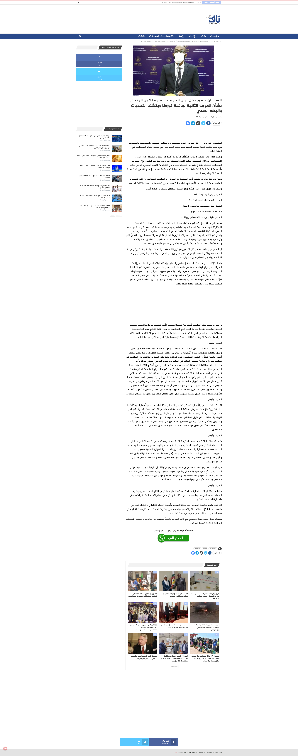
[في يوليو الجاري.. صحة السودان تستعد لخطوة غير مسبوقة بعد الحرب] (142, 581)
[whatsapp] (173, 536)
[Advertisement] (128, 18)
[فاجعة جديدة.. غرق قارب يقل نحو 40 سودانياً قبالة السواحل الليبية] (117, 138)
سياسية (185, 572)
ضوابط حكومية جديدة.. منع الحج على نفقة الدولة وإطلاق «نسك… (95, 206)
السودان (205, 549)
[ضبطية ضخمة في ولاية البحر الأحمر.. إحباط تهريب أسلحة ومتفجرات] (117, 198)
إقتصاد (191, 36)
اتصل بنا (164, 2)
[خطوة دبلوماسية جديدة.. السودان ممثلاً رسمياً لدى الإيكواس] (173, 581)
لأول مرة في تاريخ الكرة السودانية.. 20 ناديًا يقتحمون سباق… (95, 186)
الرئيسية (214, 36)
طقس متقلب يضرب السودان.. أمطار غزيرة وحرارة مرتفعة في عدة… (93, 156)
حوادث (216, 572)
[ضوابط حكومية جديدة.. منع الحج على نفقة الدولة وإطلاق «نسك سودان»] (117, 208)
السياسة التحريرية (188, 2)
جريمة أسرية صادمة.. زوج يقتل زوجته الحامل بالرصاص (94, 176)
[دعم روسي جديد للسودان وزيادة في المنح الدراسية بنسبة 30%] (173, 612)
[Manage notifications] (5, 748)
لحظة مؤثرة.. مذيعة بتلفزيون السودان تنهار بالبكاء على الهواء (95, 166)
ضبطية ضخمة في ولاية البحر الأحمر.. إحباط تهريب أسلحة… (95, 196)
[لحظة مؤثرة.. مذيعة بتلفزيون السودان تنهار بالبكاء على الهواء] (117, 168)
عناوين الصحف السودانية (161, 36)
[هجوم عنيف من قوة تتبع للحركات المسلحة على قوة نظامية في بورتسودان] (204, 612)
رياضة (181, 36)
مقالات (141, 36)
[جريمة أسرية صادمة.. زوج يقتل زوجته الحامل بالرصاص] (117, 178)
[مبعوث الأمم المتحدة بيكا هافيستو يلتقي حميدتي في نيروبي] (142, 643)
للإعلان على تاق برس (175, 2)
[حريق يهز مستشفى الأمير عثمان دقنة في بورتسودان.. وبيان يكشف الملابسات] (204, 581)
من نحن (198, 2)
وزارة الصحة (197, 549)
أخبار (203, 36)
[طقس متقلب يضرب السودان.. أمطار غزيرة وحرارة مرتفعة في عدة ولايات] (117, 158)
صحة (155, 572)
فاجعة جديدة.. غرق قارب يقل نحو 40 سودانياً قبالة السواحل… (94, 136)
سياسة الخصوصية (192, 752)
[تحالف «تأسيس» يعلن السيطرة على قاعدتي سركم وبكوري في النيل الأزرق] (117, 148)
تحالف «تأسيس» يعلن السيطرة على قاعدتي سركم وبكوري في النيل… (94, 146)
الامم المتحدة (213, 549)
